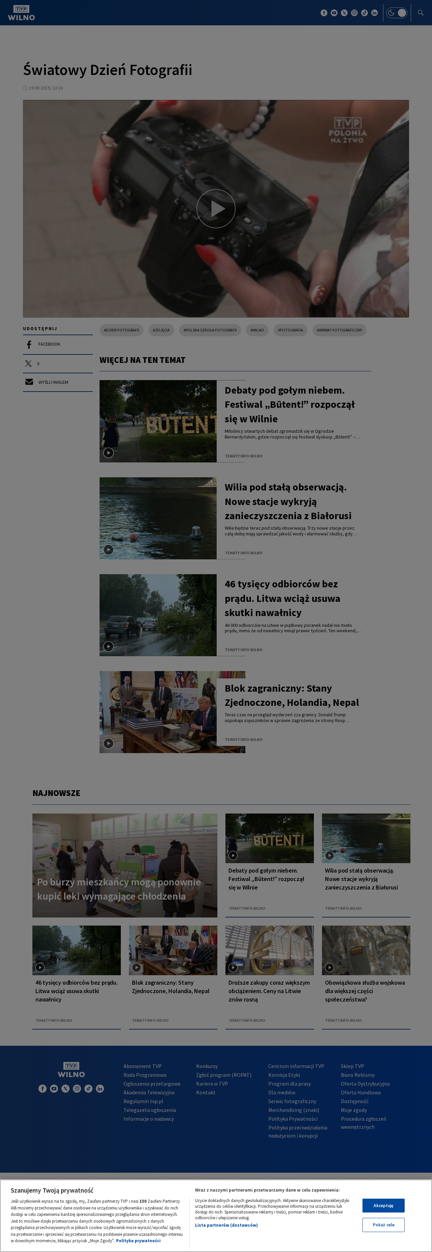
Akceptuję (384, 1205)
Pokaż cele (384, 1225)
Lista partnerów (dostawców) (226, 1225)
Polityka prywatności (138, 1241)
